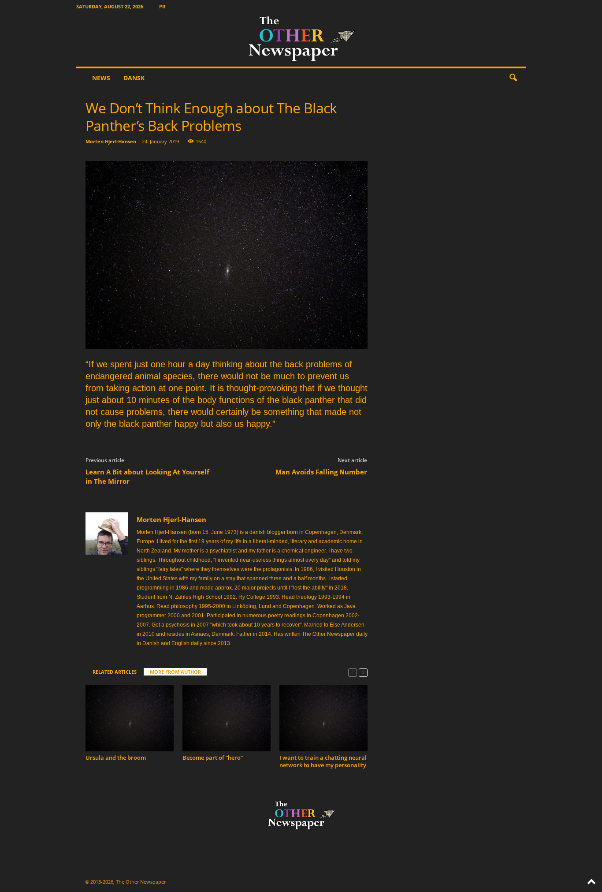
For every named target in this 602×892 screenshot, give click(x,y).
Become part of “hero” (212, 757)
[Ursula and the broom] (129, 718)
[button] (513, 78)
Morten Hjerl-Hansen (110, 141)
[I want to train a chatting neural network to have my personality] (323, 718)
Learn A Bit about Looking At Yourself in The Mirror (147, 476)
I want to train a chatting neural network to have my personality (323, 761)
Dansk (134, 78)
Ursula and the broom (115, 757)
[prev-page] (352, 672)
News (101, 78)
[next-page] (363, 672)
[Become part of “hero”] (226, 718)
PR (162, 6)
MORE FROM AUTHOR (175, 671)
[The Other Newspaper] (301, 40)
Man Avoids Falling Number (321, 471)
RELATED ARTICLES (115, 671)
